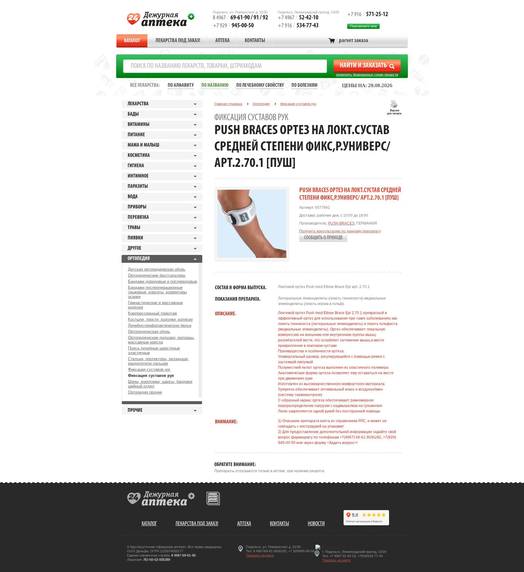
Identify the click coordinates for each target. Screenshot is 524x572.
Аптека (222, 41)
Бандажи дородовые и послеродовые (162, 281)
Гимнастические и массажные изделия (155, 305)
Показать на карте (260, 555)
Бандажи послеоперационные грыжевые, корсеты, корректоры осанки (157, 292)
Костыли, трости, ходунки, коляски (160, 319)
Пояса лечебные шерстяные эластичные (154, 350)
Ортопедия (261, 104)
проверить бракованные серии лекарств (367, 74)
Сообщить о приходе (323, 237)
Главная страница (228, 104)
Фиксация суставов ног (149, 369)
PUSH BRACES (341, 223)
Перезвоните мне (363, 26)
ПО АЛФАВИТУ (181, 85)
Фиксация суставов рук (151, 375)
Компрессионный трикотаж (152, 313)
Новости (316, 524)
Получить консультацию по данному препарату (340, 231)
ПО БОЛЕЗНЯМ (304, 85)
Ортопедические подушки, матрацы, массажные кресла (161, 339)
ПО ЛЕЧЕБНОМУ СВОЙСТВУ (260, 85)
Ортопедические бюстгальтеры (156, 275)
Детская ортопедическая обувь (156, 269)
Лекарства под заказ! (178, 41)
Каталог (132, 41)
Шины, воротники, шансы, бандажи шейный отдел (160, 383)
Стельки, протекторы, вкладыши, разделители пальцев (158, 361)
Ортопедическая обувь (149, 331)
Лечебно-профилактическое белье (159, 325)
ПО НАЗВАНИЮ (215, 85)
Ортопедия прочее (145, 392)
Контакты (255, 41)
